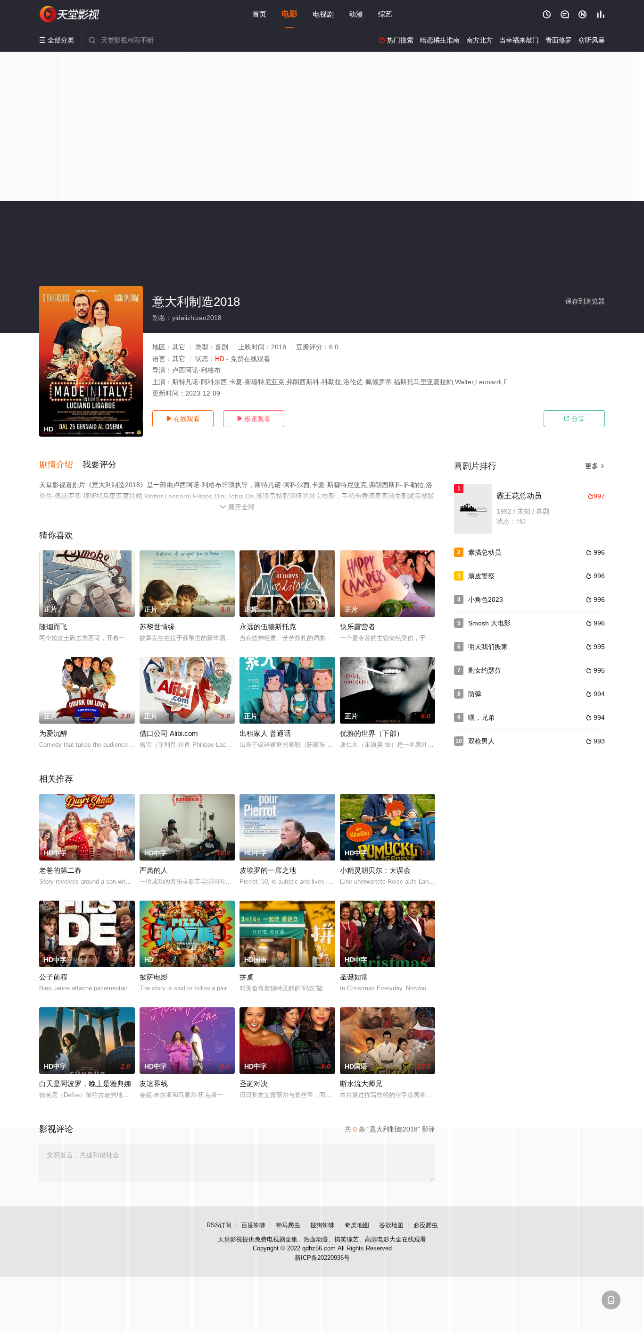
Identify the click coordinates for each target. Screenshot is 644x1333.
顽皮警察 (481, 576)
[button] (61, 465)
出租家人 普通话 (265, 733)
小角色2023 (485, 599)
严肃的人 (154, 870)
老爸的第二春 (60, 870)
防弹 (474, 694)
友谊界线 (154, 1084)
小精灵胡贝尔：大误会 (375, 870)
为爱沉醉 (53, 733)
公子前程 (53, 977)
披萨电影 (154, 977)
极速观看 (254, 418)
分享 (574, 418)
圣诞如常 (354, 977)
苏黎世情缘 (157, 627)
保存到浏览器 (585, 301)
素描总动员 (484, 552)
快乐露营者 (357, 627)
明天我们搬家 (488, 646)
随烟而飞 (53, 627)
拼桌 (246, 977)
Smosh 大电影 (489, 623)
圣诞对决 (253, 1084)
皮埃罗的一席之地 (267, 870)
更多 (595, 466)
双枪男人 (481, 741)
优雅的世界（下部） (372, 733)
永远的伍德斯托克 (267, 627)
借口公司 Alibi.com (169, 733)
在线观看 (183, 418)
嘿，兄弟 (481, 717)
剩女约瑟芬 (484, 670)
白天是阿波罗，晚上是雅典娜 (85, 1084)
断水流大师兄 (361, 1084)
